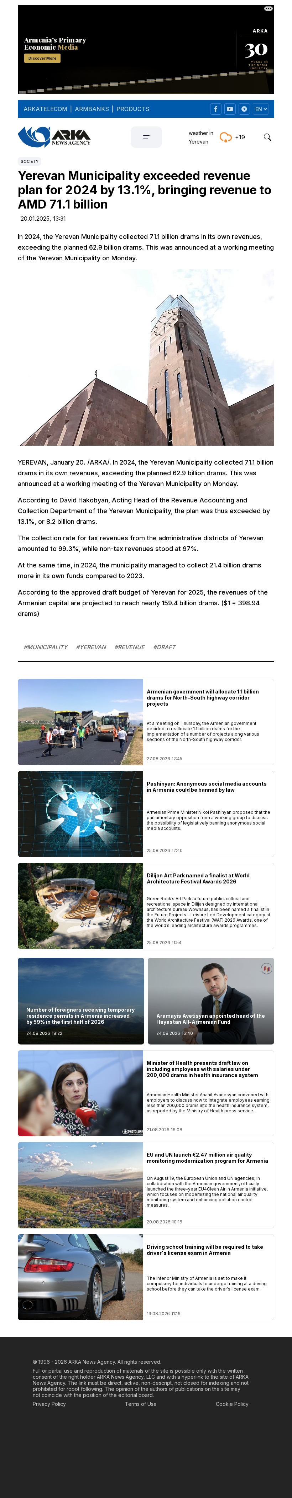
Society (29, 161)
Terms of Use (141, 1404)
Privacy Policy (49, 1404)
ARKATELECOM (45, 108)
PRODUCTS (132, 108)
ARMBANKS (92, 108)
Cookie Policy (232, 1404)
